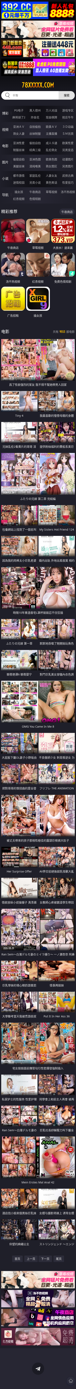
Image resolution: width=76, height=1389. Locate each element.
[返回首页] (71, 1381)
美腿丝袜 (19, 166)
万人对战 (51, 110)
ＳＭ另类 (68, 133)
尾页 (59, 1259)
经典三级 (35, 150)
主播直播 (51, 133)
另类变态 (68, 150)
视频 (5, 129)
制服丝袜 (19, 150)
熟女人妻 (19, 133)
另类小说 (35, 182)
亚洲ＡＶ (19, 127)
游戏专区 (68, 110)
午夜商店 (35, 192)
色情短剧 (35, 199)
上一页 (31, 1259)
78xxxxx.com (38, 85)
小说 (5, 178)
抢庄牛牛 (68, 117)
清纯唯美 (35, 166)
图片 (5, 162)
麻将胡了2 (18, 117)
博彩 (5, 113)
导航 (5, 195)
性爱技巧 (68, 182)
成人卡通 (51, 143)
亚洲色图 (35, 159)
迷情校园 (19, 182)
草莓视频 (51, 192)
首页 (17, 1259)
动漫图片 (68, 159)
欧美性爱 (68, 143)
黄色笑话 (51, 182)
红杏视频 (19, 199)
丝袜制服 (35, 133)
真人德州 (35, 110)
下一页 (45, 1259)
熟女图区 (51, 166)
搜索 (67, 95)
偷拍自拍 (35, 143)
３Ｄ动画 (68, 127)
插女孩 (19, 192)
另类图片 (68, 166)
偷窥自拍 (19, 159)
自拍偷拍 (35, 127)
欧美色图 (51, 159)
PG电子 (19, 110)
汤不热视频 (68, 192)
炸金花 (35, 117)
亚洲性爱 (19, 143)
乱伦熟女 (51, 150)
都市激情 (19, 175)
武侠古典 (68, 175)
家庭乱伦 (35, 175)
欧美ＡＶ (51, 127)
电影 (5, 146)
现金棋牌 (51, 117)
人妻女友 (51, 175)
